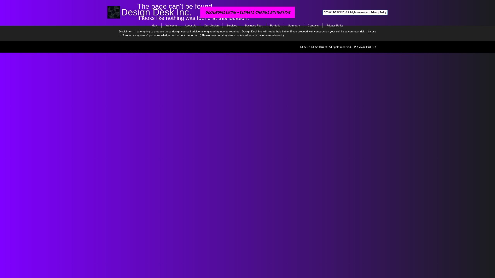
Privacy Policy (335, 25)
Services (232, 25)
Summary (294, 25)
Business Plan (253, 25)
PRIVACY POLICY (365, 46)
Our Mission (211, 25)
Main (155, 25)
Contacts (313, 25)
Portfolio (275, 25)
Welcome (171, 25)
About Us (190, 25)
